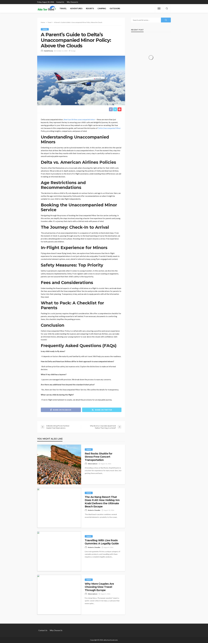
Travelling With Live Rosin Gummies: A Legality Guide (102, 542)
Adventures (76, 8)
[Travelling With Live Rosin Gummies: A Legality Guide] (59, 551)
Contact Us (60, 2)
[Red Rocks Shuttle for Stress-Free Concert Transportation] (59, 464)
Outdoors (115, 8)
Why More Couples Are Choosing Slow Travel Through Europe (99, 587)
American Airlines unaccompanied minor (79, 119)
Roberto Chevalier (94, 510)
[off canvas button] (159, 8)
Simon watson (92, 464)
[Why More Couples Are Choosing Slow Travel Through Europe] (59, 595)
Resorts (90, 8)
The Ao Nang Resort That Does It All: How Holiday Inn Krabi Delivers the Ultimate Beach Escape (102, 501)
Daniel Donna (48, 51)
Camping (102, 8)
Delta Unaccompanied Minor (109, 128)
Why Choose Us (72, 2)
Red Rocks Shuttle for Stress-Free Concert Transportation (98, 456)
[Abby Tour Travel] (47, 8)
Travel (63, 8)
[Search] (167, 8)
